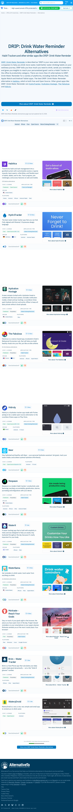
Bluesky (17, 782)
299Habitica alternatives (8, 181)
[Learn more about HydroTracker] (4, 215)
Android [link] (17, 124)
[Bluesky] (12, 805)
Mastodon (11, 782)
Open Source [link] (35, 124)
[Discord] (2, 805)
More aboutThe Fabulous (56, 360)
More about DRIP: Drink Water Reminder (35, 104)
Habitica (16, 81)
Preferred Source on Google (9, 800)
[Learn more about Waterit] (4, 526)
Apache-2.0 (18, 464)
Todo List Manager (27, 187)
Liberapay (16, 784)
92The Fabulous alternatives (9, 347)
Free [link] (28, 124)
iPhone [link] (23, 124)
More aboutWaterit (56, 551)
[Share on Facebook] (3, 110)
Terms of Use (5, 789)
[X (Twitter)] (5, 805)
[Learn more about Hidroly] (4, 408)
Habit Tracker (24, 353)
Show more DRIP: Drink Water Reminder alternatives (36, 747)
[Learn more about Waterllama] (4, 568)
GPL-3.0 (17, 231)
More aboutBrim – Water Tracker (56, 685)
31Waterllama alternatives (9, 579)
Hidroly (8, 86)
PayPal (23, 784)
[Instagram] (19, 805)
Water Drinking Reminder (30, 231)
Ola (14, 774)
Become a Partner (6, 798)
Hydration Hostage (49, 84)
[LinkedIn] (23, 805)
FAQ (2, 787)
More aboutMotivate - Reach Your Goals (56, 637)
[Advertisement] (36, 27)
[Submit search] (41, 2)
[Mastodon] (9, 805)
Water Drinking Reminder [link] (47, 124)
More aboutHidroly (56, 433)
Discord (54, 780)
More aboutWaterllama (56, 594)
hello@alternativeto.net (40, 780)
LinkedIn (37, 782)
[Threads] (16, 805)
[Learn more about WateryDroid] (4, 702)
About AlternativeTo (7, 796)
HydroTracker (34, 84)
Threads (23, 782)
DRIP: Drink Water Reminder (13, 62)
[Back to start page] (3, 2)
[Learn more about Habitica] (4, 164)
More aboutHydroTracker (56, 241)
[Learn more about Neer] (4, 450)
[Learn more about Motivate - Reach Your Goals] (4, 611)
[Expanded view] (64, 121)
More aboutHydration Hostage (56, 314)
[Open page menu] (71, 3)
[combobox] (51, 2)
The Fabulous (63, 84)
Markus (20, 774)
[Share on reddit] (11, 110)
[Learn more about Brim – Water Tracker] (4, 659)
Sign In (66, 3)
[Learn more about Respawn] (4, 481)
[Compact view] (66, 121)
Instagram (29, 782)
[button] (57, 170)
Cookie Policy (5, 794)
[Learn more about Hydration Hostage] (4, 289)
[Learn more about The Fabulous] (4, 334)
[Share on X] (7, 110)
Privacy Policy (5, 791)
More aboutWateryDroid (56, 727)
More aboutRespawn (56, 507)
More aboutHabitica (56, 189)
